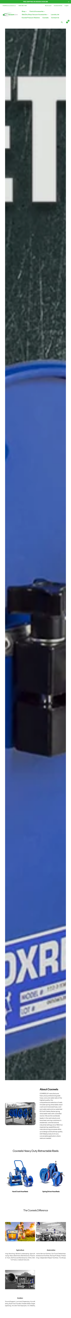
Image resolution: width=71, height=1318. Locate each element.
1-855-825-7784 (22, 5)
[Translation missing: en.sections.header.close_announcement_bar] (69, 2)
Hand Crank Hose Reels (20, 1191)
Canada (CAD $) (58, 5)
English (66, 5)
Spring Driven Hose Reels (51, 1191)
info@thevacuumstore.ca (9, 5)
